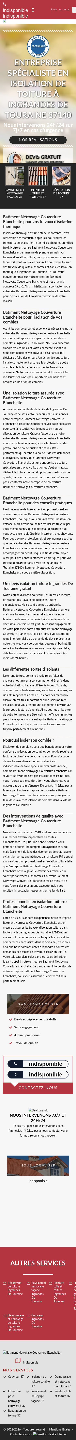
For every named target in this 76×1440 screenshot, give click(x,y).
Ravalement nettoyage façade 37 (38, 1396)
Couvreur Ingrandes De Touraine (37, 1321)
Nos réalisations (38, 140)
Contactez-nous (20, 1434)
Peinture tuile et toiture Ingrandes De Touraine (60, 1292)
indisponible (15, 16)
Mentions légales (59, 1429)
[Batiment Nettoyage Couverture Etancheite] (31, 21)
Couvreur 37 (16, 1376)
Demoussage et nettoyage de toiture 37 (63, 1381)
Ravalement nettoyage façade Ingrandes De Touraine (38, 1292)
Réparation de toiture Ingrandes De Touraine (15, 1289)
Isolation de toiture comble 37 (40, 1381)
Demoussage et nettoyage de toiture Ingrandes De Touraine (16, 1323)
